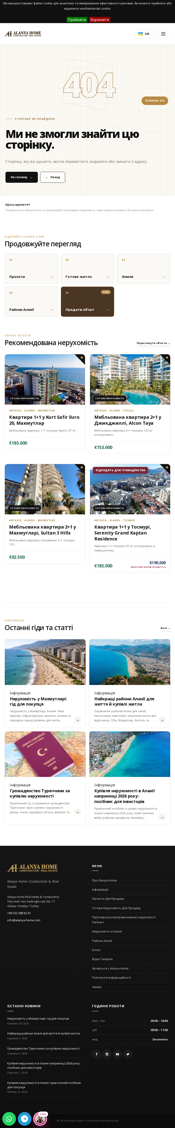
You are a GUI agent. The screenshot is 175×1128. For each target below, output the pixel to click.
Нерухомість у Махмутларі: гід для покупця (38, 701)
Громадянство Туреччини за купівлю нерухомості (40, 793)
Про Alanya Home (104, 880)
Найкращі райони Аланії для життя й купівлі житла (124, 701)
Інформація (100, 889)
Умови (96, 987)
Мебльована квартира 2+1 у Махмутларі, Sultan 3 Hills (42, 530)
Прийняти (77, 19)
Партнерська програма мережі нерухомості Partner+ (124, 919)
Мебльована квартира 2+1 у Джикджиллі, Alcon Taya (127, 420)
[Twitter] (128, 1054)
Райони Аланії (102, 941)
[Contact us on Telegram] (24, 1119)
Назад (52, 177)
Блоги (96, 950)
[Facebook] (96, 1054)
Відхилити (99, 19)
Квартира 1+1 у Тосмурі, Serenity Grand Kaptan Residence (122, 533)
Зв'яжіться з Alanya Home (110, 968)
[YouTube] (117, 1054)
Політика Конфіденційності (111, 977)
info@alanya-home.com (23, 920)
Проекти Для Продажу (108, 899)
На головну (22, 177)
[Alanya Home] (32, 868)
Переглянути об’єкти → (153, 343)
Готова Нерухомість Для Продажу (116, 908)
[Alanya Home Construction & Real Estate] (23, 33)
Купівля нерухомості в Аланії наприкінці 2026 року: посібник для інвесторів (124, 796)
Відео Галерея (102, 959)
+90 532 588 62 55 (19, 913)
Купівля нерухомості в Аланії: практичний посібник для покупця (44, 1085)
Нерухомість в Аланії (107, 931)
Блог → (165, 628)
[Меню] (163, 34)
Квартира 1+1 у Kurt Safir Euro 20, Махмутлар (44, 420)
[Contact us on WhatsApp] (9, 1119)
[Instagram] (107, 1054)
